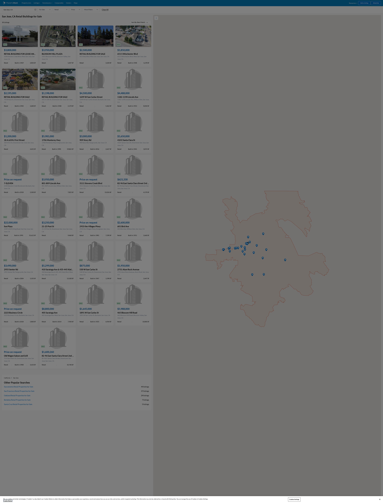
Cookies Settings (294, 499)
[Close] (380, 499)
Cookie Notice (8, 501)
